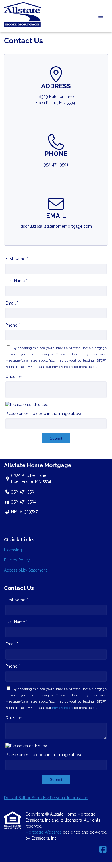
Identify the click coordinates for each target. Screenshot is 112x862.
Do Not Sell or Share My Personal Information (46, 797)
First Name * (16, 258)
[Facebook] (103, 849)
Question (13, 376)
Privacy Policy (62, 367)
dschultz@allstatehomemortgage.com (56, 226)
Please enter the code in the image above (43, 413)
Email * (11, 303)
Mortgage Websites (44, 832)
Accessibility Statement (25, 570)
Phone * (12, 325)
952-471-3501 (56, 164)
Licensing (13, 550)
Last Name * (16, 280)
